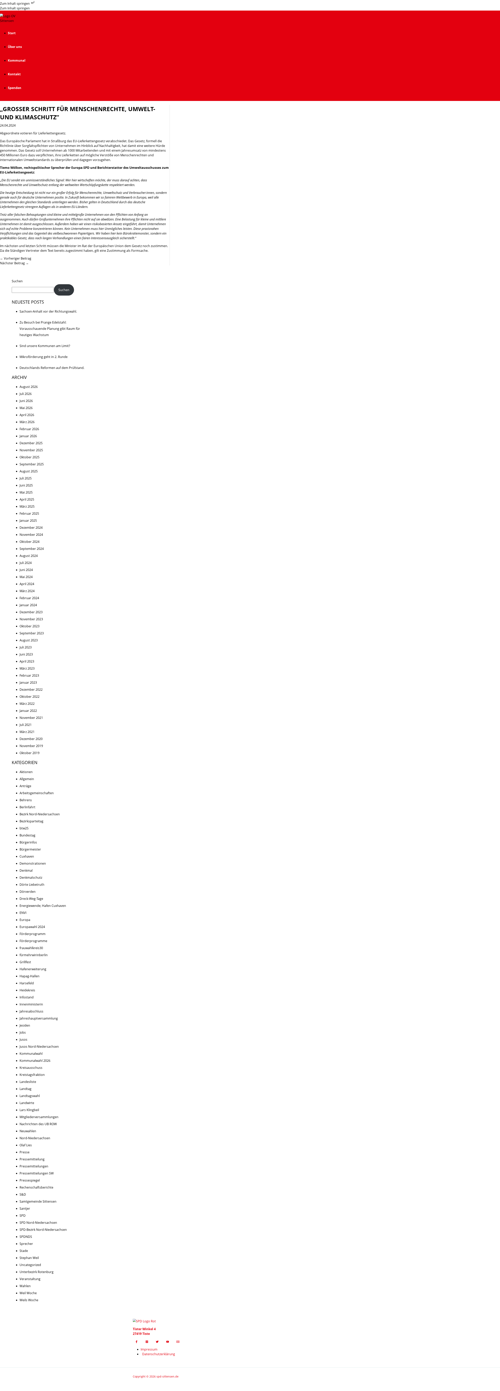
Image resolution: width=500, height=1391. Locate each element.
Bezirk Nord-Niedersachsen (40, 814)
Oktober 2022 (29, 696)
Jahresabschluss (31, 1011)
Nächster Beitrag (14, 263)
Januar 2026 (28, 436)
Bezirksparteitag (31, 821)
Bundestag (27, 835)
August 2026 (29, 387)
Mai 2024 (26, 577)
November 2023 (31, 619)
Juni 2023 (26, 654)
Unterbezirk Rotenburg (37, 1272)
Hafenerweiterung (33, 969)
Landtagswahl (30, 1096)
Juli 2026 (26, 394)
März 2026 (27, 422)
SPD (23, 1215)
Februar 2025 (29, 513)
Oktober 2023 (29, 626)
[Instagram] (147, 1341)
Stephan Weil (29, 1258)
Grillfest (25, 962)
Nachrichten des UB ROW (38, 1124)
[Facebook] (136, 1341)
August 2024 (29, 556)
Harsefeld (27, 983)
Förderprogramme (33, 941)
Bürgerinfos (28, 842)
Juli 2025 (26, 478)
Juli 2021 (26, 725)
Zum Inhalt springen (15, 3)
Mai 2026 (26, 408)
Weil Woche (28, 1293)
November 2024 (31, 534)
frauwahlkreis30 (31, 948)
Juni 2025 (26, 485)
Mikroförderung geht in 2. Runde (44, 357)
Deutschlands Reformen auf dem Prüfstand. (52, 368)
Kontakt (14, 74)
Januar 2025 (28, 520)
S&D (23, 1194)
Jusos (23, 1039)
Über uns (15, 47)
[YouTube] (167, 1341)
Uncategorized (30, 1265)
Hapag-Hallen (29, 976)
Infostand (27, 997)
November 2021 (31, 718)
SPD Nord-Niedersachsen (38, 1222)
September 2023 (32, 633)
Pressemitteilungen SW (37, 1173)
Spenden (14, 88)
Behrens (26, 800)
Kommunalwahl (31, 1053)
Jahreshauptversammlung (39, 1018)
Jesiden (25, 1025)
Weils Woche (29, 1300)
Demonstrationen (33, 863)
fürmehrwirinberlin (34, 955)
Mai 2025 (26, 492)
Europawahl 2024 (32, 927)
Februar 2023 (29, 675)
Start (12, 33)
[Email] (178, 1341)
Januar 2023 (28, 682)
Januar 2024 (28, 605)
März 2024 (27, 591)
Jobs (23, 1032)
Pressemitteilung (32, 1159)
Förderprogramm (33, 934)
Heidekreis (27, 990)
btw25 (24, 828)
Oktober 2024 (29, 541)
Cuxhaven (27, 856)
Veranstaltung (30, 1279)
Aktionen (26, 772)
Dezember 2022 (31, 689)
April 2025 (27, 499)
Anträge (25, 786)
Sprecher (26, 1244)
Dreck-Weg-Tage (31, 898)
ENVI (23, 913)
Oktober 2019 (29, 753)
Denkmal (26, 870)
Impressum (149, 1349)
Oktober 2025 (29, 457)
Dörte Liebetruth (32, 884)
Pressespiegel (30, 1180)
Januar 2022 (28, 711)
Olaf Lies (26, 1145)
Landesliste (28, 1082)
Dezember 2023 (31, 612)
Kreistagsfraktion (32, 1075)
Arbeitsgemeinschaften (37, 793)
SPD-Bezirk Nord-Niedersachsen (43, 1229)
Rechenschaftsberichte (36, 1187)
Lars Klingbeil (29, 1110)
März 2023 (27, 668)
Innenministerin (31, 1004)
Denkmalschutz (31, 877)
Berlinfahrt (27, 807)
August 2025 (29, 471)
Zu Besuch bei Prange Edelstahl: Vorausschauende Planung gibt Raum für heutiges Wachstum (50, 328)
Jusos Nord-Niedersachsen (39, 1046)
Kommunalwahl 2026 (35, 1060)
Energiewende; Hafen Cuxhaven (43, 906)
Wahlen (25, 1286)
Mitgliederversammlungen (39, 1117)
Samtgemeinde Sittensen (38, 1201)
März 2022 (27, 703)
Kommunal (16, 60)
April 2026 (27, 415)
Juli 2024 (26, 563)
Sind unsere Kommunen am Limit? (45, 346)
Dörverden (28, 891)
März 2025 (27, 506)
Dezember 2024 (31, 527)
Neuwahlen (28, 1131)
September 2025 (32, 464)
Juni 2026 (26, 401)
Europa (25, 920)
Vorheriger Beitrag (15, 258)
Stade (24, 1251)
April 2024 (27, 584)
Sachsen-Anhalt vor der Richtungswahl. (48, 311)
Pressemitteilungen (34, 1166)
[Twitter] (157, 1341)
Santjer (25, 1208)
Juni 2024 (26, 570)
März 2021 (27, 732)
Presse (24, 1152)
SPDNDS (26, 1237)
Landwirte (27, 1103)
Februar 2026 (29, 429)
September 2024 (32, 549)
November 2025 (31, 450)
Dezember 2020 (31, 739)
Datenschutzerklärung (158, 1354)
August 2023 (29, 640)
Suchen (17, 281)
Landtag (25, 1089)
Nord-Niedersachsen (35, 1138)
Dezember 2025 (31, 443)
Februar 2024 (29, 598)
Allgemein (27, 779)
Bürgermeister (30, 849)
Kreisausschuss (31, 1068)
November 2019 (31, 746)
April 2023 (27, 661)
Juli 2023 (26, 647)
